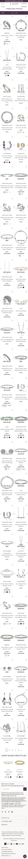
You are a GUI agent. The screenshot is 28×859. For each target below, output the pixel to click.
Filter (2, 13)
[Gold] (7, 44)
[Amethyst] (5, 162)
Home (3, 6)
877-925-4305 (17, 835)
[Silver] (5, 44)
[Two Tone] (9, 44)
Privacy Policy (4, 847)
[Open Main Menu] (2, 4)
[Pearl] (6, 75)
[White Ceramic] (5, 592)
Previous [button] (3, 162)
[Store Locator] (24, 4)
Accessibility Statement (7, 851)
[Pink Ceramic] (19, 624)
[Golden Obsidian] (23, 287)
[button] (7, 41)
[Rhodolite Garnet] (9, 162)
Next (21, 750)
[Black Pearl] (8, 75)
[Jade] (5, 437)
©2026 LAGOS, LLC (6, 855)
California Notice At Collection (8, 853)
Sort (16, 13)
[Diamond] (23, 132)
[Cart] (26, 4)
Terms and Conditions (6, 849)
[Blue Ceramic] (23, 437)
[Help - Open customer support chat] (25, 856)
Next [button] (11, 162)
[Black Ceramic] (21, 437)
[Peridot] (7, 162)
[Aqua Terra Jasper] (21, 287)
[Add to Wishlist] (12, 17)
